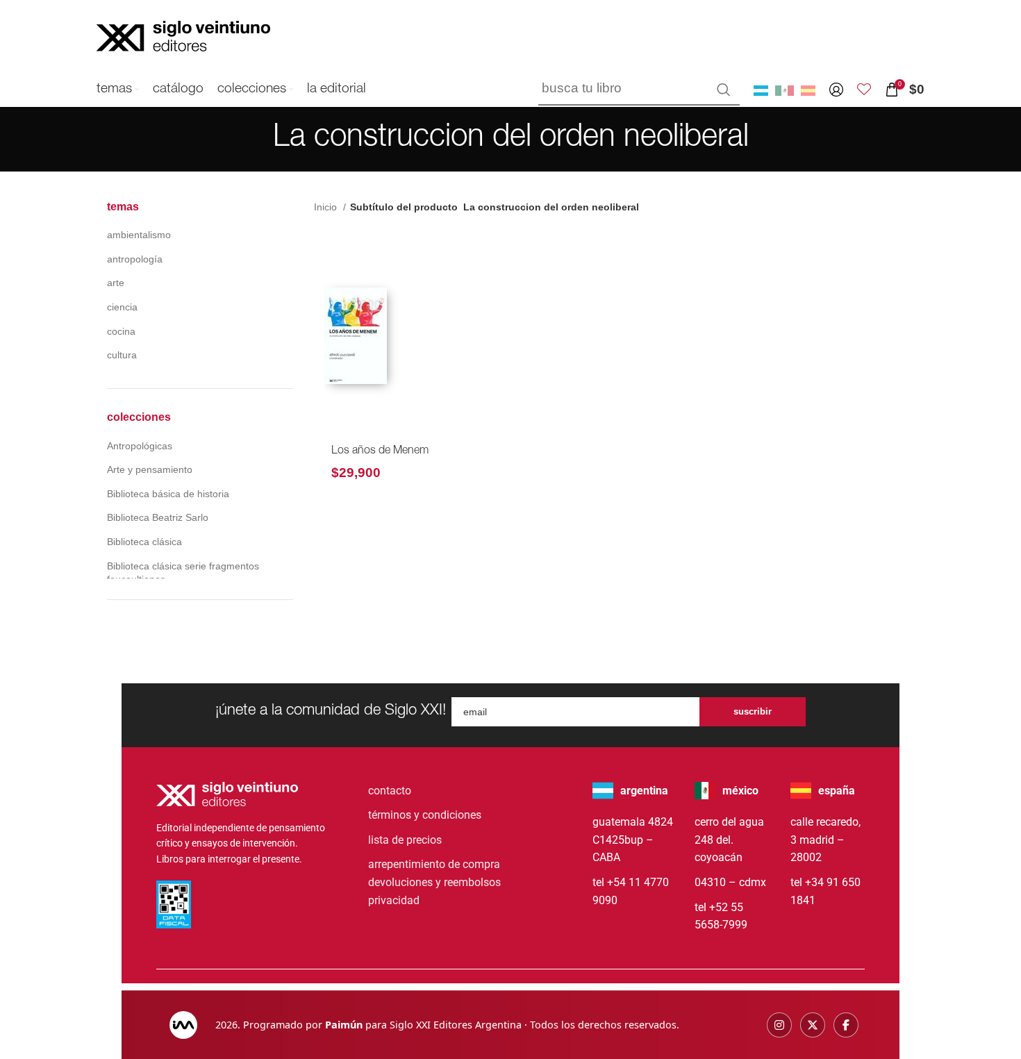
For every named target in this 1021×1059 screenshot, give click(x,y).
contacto (389, 790)
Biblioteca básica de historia (168, 493)
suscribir (752, 711)
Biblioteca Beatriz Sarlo (157, 517)
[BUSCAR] (724, 90)
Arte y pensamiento (149, 469)
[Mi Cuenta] (836, 89)
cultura (122, 354)
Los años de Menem (380, 451)
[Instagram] (779, 1024)
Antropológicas (139, 445)
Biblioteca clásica (144, 541)
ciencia (122, 306)
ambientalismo (139, 234)
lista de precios (405, 840)
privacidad (394, 900)
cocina (121, 331)
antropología (135, 259)
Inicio (327, 206)
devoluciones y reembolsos (434, 882)
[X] (812, 1024)
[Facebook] (845, 1024)
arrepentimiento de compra (434, 864)
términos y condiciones (424, 815)
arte (115, 282)
